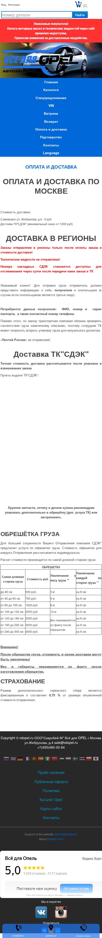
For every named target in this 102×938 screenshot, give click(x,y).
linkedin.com (55, 839)
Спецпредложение (51, 97)
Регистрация (14, 4)
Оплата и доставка (51, 129)
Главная (51, 81)
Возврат (51, 121)
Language (51, 152)
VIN (51, 105)
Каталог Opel (51, 799)
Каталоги (51, 89)
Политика (51, 790)
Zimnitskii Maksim (66, 834)
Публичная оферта (51, 781)
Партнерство (51, 137)
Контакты (51, 145)
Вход (3, 4)
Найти (80, 14)
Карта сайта (51, 808)
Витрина (51, 113)
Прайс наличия (51, 772)
